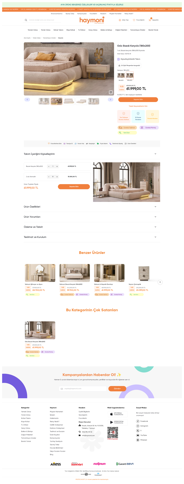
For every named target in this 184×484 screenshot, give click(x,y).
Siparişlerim (83, 415)
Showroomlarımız (56, 13)
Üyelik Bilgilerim (84, 412)
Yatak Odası (25, 415)
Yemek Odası (26, 412)
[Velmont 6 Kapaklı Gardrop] (109, 273)
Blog (51, 454)
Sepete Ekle (138, 99)
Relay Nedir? (129, 13)
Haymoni (53, 408)
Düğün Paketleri (27, 435)
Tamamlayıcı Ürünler (28, 438)
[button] (123, 20)
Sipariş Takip (70, 13)
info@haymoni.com (88, 435)
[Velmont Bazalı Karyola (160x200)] (75, 273)
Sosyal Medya (141, 408)
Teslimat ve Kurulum (57, 431)
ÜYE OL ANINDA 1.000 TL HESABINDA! (17, 9)
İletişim (52, 415)
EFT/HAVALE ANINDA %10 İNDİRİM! (109, 9)
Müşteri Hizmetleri (115, 13)
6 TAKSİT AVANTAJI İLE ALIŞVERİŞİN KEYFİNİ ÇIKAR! (78, 9)
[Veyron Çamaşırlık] (144, 273)
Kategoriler (25, 408)
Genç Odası (25, 428)
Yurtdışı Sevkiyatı (56, 441)
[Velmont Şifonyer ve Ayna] (40, 273)
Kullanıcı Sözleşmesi (57, 428)
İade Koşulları (55, 435)
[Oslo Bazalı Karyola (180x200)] (40, 330)
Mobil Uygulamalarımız (115, 408)
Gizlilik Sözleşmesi (56, 425)
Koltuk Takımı (26, 418)
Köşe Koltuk (25, 421)
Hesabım (103, 13)
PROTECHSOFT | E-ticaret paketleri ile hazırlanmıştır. (92, 479)
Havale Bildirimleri (56, 448)
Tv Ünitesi (24, 425)
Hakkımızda (54, 418)
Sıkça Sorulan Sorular (57, 451)
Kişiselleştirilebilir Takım (130, 59)
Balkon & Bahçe (27, 431)
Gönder (117, 389)
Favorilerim (93, 13)
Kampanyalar (82, 13)
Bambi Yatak (26, 441)
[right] (160, 282)
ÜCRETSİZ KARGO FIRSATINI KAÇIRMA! (46, 9)
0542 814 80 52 (87, 432)
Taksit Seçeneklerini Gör (138, 106)
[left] (24, 282)
